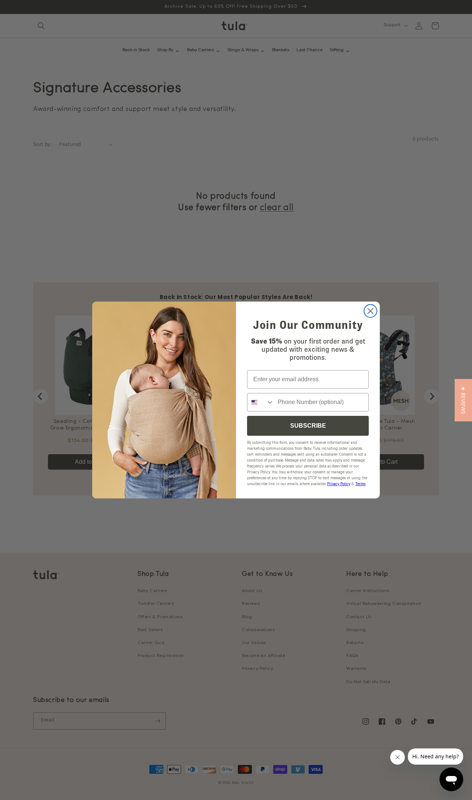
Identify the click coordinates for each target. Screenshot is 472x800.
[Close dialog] (370, 311)
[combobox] (260, 402)
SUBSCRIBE (308, 425)
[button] (463, 400)
